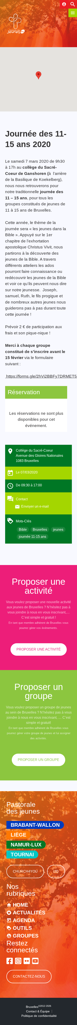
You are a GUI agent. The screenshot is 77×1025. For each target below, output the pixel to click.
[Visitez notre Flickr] (27, 961)
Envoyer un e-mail (35, 506)
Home (20, 905)
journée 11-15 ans (32, 536)
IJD (56, 871)
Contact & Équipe (38, 1011)
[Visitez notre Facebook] (9, 961)
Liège (18, 835)
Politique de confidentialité (39, 1015)
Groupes (25, 936)
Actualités (29, 912)
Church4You (25, 871)
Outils (22, 928)
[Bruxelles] (16, 33)
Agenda (24, 920)
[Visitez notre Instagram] (18, 961)
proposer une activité (38, 649)
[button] (38, 75)
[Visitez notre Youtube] (35, 961)
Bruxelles (40, 529)
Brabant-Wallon (35, 825)
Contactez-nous (29, 976)
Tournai (22, 854)
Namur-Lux (26, 845)
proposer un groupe (38, 760)
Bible (23, 529)
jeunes (58, 529)
